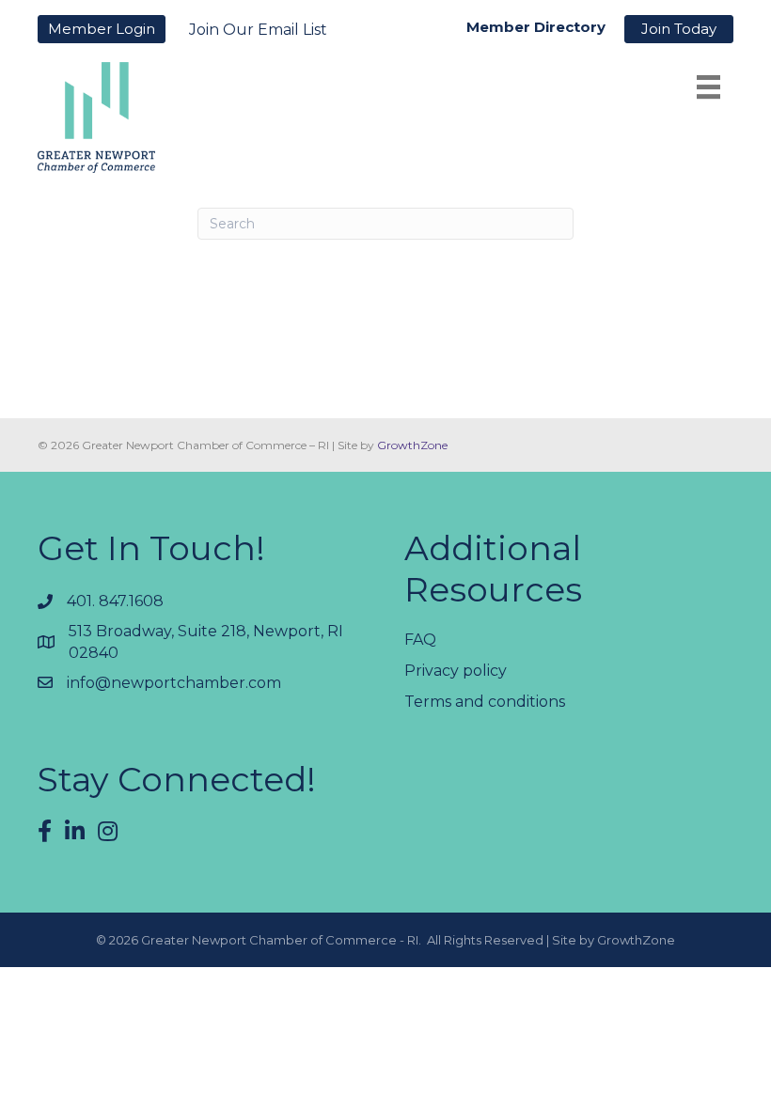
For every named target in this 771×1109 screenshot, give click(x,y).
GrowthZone (412, 445)
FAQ (420, 639)
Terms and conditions (484, 702)
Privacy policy (455, 670)
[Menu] (708, 87)
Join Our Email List (258, 30)
